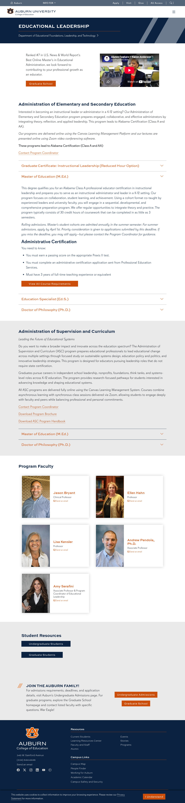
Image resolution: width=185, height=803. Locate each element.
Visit (128, 3)
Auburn (19, 3)
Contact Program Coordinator (38, 153)
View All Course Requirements (50, 283)
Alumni (74, 748)
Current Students (80, 736)
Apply (116, 3)
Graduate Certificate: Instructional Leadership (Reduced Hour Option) (80, 165)
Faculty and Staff (80, 744)
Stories (124, 740)
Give (142, 3)
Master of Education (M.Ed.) (44, 176)
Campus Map (78, 763)
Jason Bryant (64, 492)
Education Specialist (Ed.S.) (45, 299)
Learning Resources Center (86, 740)
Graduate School (41, 83)
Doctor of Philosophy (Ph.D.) (45, 309)
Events (124, 736)
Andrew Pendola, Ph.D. (141, 542)
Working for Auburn (82, 772)
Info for (49, 2)
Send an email (61, 501)
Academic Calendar (81, 777)
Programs (125, 744)
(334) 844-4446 (26, 759)
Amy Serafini (63, 586)
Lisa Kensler (63, 541)
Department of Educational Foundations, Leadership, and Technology (57, 35)
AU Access (157, 3)
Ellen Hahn (136, 492)
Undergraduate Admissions (136, 694)
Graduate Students (42, 655)
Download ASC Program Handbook (41, 421)
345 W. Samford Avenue (30, 755)
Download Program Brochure (37, 414)
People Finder (78, 768)
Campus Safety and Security (87, 781)
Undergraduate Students (46, 644)
